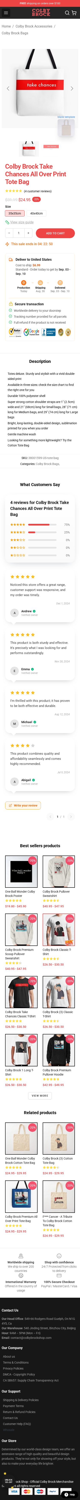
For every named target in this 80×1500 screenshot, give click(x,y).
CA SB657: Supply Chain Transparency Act (31, 1380)
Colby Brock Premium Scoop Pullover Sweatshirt (19, 954)
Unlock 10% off (8, 1481)
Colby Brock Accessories (34, 26)
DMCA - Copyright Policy (19, 1374)
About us (9, 1356)
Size (8, 206)
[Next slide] (71, 88)
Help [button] (72, 1494)
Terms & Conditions (16, 1362)
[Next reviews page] (71, 817)
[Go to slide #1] (29, 149)
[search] (67, 12)
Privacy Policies (13, 1368)
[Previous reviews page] (50, 817)
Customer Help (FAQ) (17, 1424)
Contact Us (10, 1418)
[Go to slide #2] (51, 149)
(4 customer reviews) (38, 191)
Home (6, 26)
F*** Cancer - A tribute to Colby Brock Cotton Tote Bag (57, 1221)
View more (40, 1095)
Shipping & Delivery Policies (21, 1400)
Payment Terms (13, 1406)
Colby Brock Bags (15, 33)
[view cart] (74, 12)
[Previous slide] (8, 88)
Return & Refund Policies (19, 1412)
